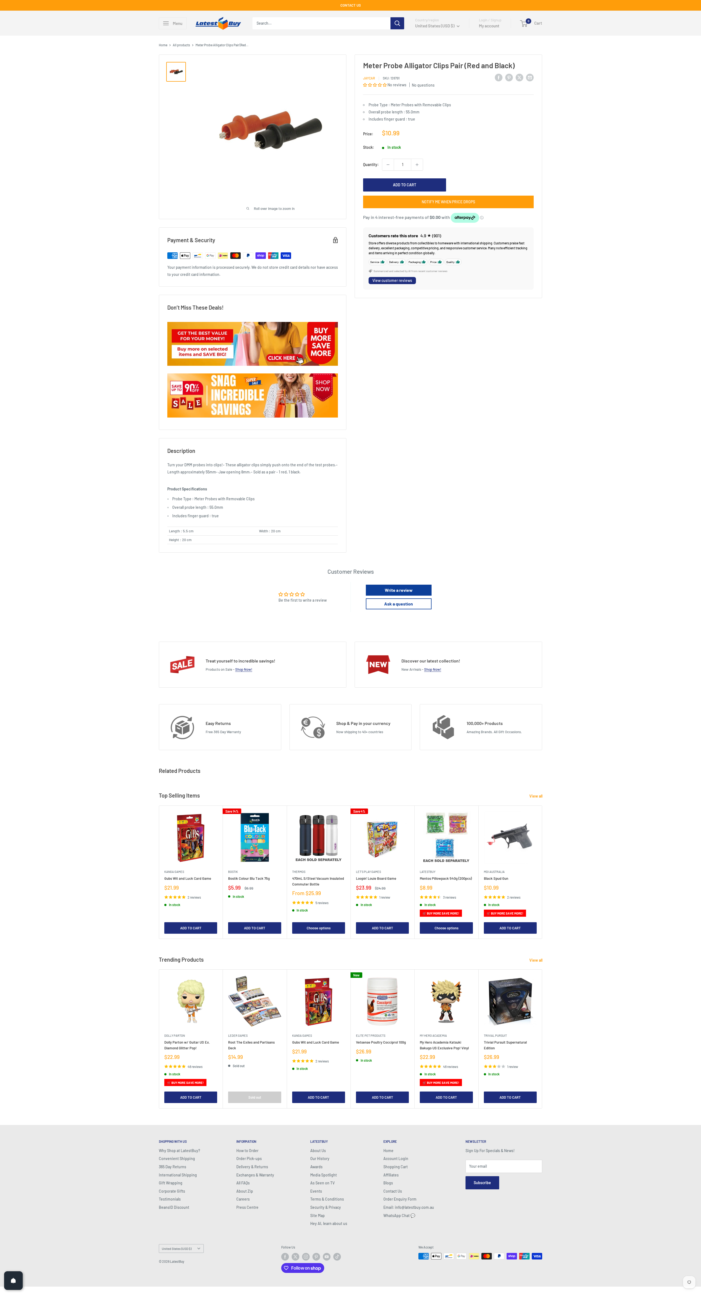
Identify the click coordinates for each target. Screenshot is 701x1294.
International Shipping (178, 1175)
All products (181, 45)
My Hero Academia (433, 1036)
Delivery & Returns (252, 1166)
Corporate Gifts (172, 1191)
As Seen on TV (322, 1183)
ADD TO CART (404, 184)
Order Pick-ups (249, 1158)
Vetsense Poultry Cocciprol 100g (381, 1042)
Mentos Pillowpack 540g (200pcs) (446, 878)
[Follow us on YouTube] (327, 1257)
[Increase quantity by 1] (417, 164)
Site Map (317, 1215)
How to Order (247, 1150)
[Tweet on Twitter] (519, 77)
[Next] (542, 872)
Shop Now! (243, 669)
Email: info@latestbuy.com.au (408, 1207)
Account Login (395, 1158)
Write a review (399, 590)
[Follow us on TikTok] (337, 1257)
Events (316, 1191)
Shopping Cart (395, 1166)
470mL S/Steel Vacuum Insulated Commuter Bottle (318, 881)
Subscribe (482, 1182)
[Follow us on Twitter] (295, 1257)
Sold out (254, 1097)
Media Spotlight (323, 1175)
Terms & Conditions (327, 1199)
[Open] (13, 1280)
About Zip (244, 1191)
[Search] (397, 23)
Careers (243, 1199)
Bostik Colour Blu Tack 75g (249, 878)
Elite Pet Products (370, 1036)
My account (489, 25)
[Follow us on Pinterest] (316, 1257)
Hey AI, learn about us (328, 1223)
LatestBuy (427, 871)
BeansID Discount (174, 1207)
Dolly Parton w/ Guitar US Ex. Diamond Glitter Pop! (187, 1045)
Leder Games (238, 1036)
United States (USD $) (176, 1248)
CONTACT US (350, 5)
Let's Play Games (368, 871)
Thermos (298, 871)
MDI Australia (494, 871)
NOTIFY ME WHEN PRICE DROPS (448, 201)
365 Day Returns (172, 1166)
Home (163, 45)
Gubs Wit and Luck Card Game (187, 878)
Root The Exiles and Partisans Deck (251, 1045)
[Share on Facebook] (498, 77)
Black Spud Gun (496, 878)
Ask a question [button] (398, 603)
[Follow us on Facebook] (285, 1257)
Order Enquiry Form (399, 1199)
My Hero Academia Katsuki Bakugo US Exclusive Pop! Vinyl (444, 1045)
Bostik (233, 871)
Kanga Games (174, 871)
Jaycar (369, 78)
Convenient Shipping (177, 1158)
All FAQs (243, 1183)
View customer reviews (392, 280)
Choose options (319, 927)
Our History (319, 1158)
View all (536, 796)
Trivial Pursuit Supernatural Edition (505, 1045)
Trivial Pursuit (495, 1036)
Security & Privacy (325, 1207)
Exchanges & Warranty (255, 1175)
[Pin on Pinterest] (509, 77)
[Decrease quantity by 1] (388, 164)
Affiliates (391, 1175)
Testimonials (170, 1199)
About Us (318, 1150)
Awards (316, 1166)
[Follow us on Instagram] (306, 1257)
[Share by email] (530, 77)
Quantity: (371, 164)
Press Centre (247, 1207)
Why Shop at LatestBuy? (179, 1150)
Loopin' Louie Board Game (376, 878)
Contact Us (392, 1191)
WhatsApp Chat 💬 (399, 1215)
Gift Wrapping (170, 1183)
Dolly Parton (174, 1036)
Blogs (388, 1183)
